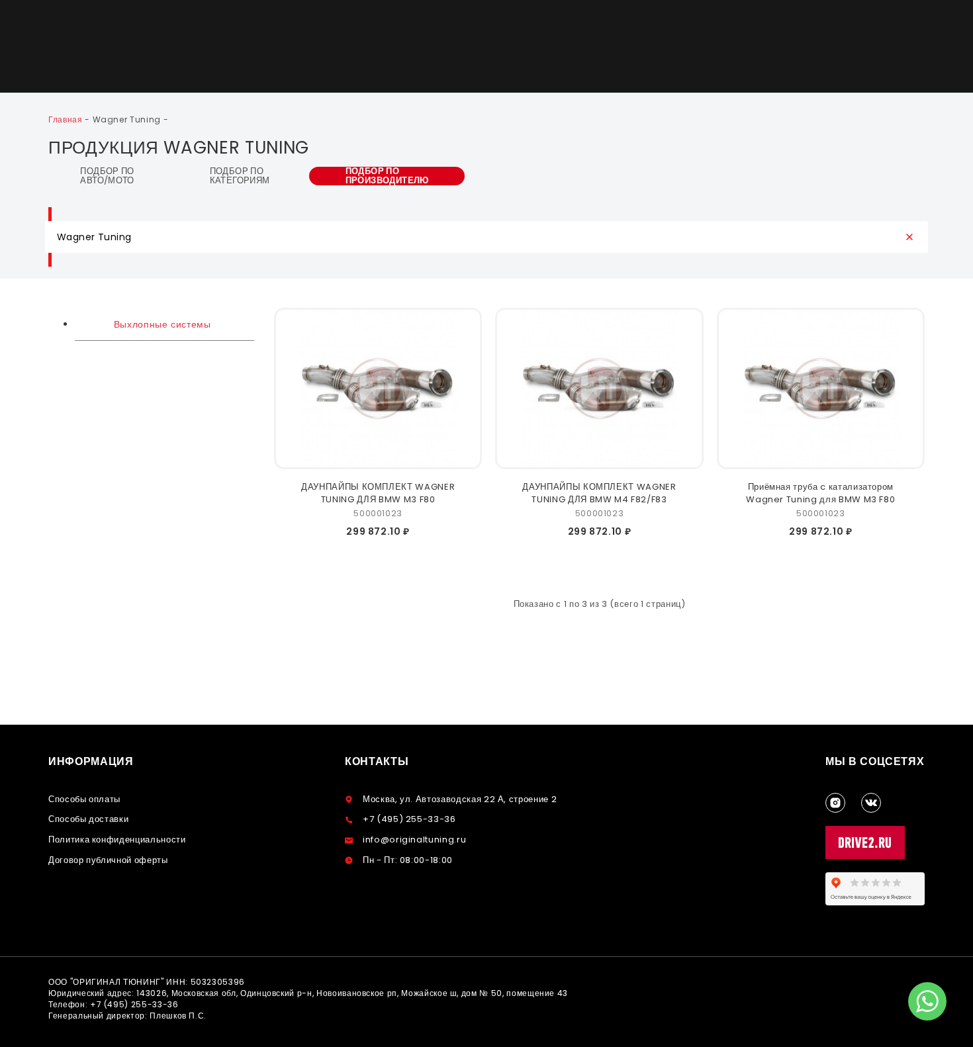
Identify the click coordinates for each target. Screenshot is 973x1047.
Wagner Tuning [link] (128, 119)
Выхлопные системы (161, 324)
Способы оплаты (84, 799)
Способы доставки (88, 819)
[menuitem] (164, 324)
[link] (66, 119)
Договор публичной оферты (108, 860)
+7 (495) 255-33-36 (409, 819)
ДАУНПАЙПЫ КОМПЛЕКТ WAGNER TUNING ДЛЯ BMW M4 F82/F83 (599, 493)
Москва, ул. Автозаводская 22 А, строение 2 (460, 799)
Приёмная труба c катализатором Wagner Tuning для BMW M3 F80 (820, 493)
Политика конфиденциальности (117, 839)
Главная (66, 119)
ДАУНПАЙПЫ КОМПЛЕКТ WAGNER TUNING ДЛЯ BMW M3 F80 (378, 493)
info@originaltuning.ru (414, 839)
